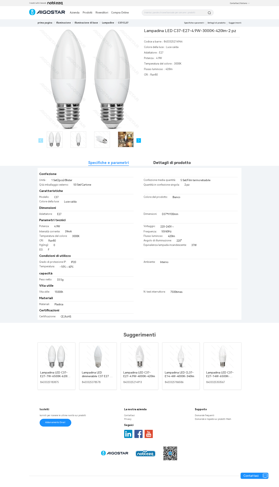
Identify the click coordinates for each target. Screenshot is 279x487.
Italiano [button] (243, 3)
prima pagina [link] (45, 22)
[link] (63, 22)
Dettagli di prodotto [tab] (172, 162)
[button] (138, 140)
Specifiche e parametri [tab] (108, 162)
